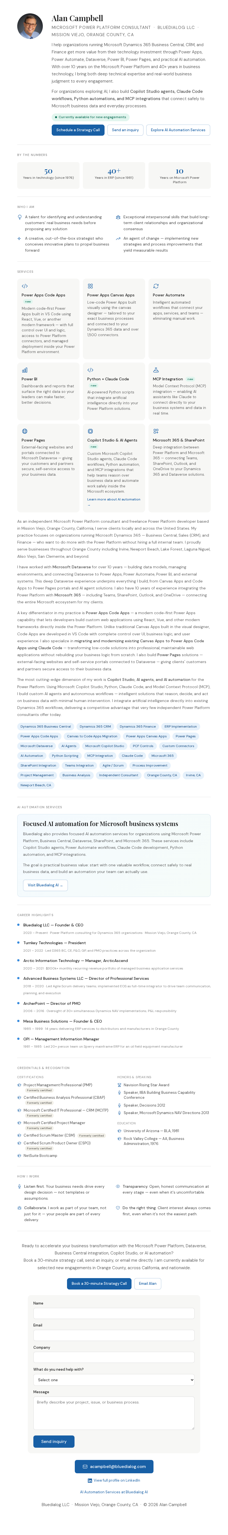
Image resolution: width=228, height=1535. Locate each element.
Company (41, 1347)
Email (37, 1325)
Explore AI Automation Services (178, 130)
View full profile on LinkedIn (117, 1480)
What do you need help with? (58, 1369)
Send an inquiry (125, 130)
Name (38, 1303)
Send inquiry (54, 1441)
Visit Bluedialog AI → (45, 885)
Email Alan (148, 1283)
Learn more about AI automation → (113, 502)
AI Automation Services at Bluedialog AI (114, 1492)
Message (41, 1392)
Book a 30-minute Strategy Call (99, 1283)
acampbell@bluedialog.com (118, 1466)
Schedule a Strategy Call (78, 130)
